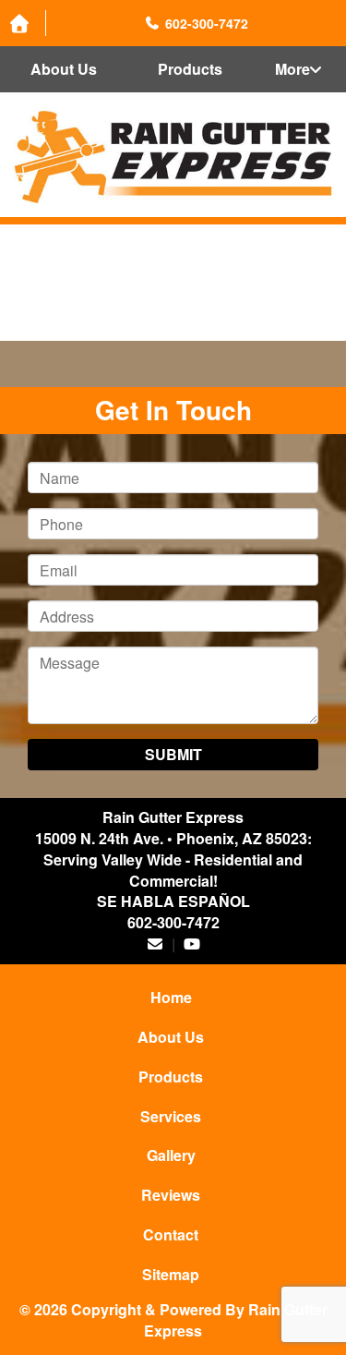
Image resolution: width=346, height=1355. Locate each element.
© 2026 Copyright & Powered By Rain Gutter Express (173, 1320)
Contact (170, 1234)
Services (170, 1116)
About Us (63, 68)
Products (190, 68)
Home (171, 997)
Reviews (170, 1194)
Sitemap (170, 1274)
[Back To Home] (173, 157)
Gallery (171, 1155)
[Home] (23, 23)
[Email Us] (155, 943)
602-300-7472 (173, 922)
